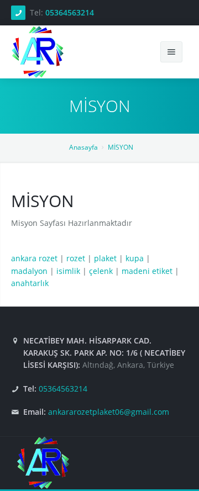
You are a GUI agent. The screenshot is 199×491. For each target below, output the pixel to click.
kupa (134, 258)
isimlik (68, 271)
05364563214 (69, 12)
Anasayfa (83, 147)
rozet (75, 258)
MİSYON (120, 147)
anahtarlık (30, 283)
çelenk (101, 271)
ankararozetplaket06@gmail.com (108, 411)
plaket (105, 258)
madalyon (29, 271)
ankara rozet (34, 258)
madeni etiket (147, 271)
